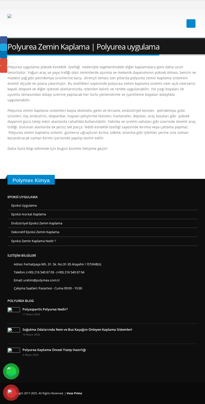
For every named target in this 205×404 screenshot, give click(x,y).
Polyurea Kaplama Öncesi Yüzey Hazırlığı (54, 350)
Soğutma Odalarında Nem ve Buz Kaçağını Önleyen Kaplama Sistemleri (77, 329)
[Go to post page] (14, 313)
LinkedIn (3, 54)
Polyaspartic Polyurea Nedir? (45, 309)
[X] (193, 5)
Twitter (3, 47)
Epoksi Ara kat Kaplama (28, 214)
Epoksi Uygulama (24, 205)
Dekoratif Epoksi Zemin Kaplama (35, 232)
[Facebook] (185, 5)
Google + (3, 62)
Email (3, 69)
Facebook (3, 40)
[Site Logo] (43, 23)
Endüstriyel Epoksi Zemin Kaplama (36, 223)
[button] (177, 23)
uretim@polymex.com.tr (41, 280)
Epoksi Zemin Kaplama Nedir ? (33, 241)
